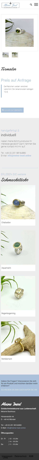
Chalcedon (6, 222)
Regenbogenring (8, 313)
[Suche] (30, 4)
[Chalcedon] (18, 202)
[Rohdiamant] (18, 338)
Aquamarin (6, 268)
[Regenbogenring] (18, 293)
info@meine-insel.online (16, 428)
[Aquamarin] (18, 247)
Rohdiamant (7, 359)
